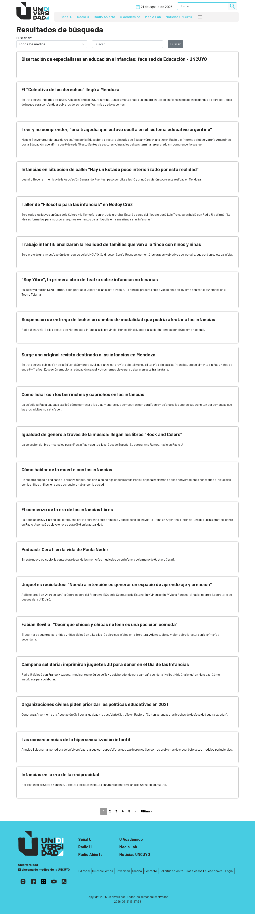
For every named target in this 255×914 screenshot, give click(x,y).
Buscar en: (24, 38)
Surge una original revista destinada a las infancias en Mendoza (88, 354)
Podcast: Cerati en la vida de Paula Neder (65, 549)
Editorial (84, 871)
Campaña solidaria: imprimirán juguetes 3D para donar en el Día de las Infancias (105, 664)
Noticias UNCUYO (179, 17)
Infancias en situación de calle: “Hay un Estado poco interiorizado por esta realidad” (110, 169)
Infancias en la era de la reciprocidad (60, 774)
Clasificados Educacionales (204, 871)
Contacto (150, 871)
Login (229, 871)
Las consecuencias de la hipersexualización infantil (76, 739)
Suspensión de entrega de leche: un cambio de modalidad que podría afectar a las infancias (118, 319)
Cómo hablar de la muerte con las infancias (67, 469)
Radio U (83, 17)
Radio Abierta (104, 17)
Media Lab (153, 17)
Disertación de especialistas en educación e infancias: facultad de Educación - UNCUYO (114, 59)
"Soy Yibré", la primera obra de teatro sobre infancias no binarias (90, 279)
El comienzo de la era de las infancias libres (67, 509)
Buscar (175, 44)
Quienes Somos (102, 871)
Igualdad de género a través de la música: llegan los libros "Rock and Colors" (102, 434)
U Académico (130, 17)
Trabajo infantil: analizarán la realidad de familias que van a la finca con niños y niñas (111, 244)
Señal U (66, 17)
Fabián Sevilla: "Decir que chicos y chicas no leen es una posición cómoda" (100, 624)
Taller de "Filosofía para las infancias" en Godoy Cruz (77, 204)
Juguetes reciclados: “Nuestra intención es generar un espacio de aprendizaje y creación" (117, 584)
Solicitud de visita (171, 871)
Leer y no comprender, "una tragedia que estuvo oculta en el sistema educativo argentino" (117, 129)
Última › (146, 811)
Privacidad (123, 871)
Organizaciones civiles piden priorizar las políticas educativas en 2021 (95, 704)
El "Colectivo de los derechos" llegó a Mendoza (70, 89)
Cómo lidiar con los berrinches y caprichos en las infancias (83, 394)
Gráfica (137, 871)
